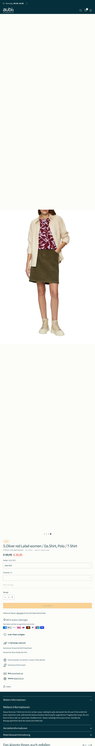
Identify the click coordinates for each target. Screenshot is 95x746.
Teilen (8, 686)
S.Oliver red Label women (13, 550)
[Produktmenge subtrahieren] (5, 597)
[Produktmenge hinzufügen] (12, 597)
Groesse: (7, 572)
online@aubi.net (17, 673)
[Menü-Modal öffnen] (90, 10)
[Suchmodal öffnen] (80, 10)
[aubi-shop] (8, 10)
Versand (19, 613)
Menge (5, 592)
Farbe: (9, 560)
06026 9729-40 (19, 678)
